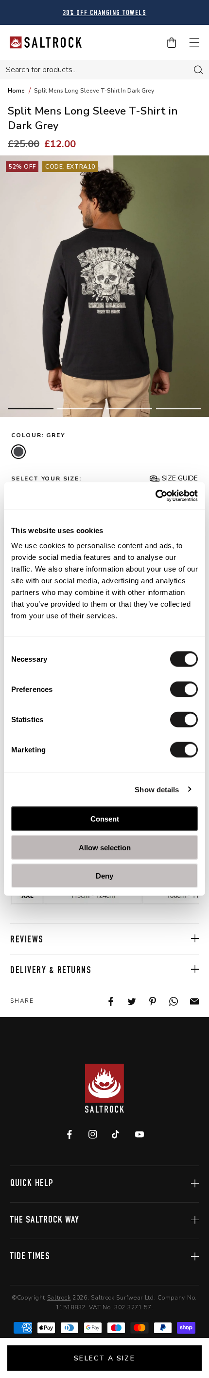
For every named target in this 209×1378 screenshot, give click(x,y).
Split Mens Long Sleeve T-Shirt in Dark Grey (94, 91)
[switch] (184, 689)
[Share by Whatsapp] (167, 1001)
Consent (104, 819)
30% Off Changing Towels (105, 13)
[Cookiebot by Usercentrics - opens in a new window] (155, 496)
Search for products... (41, 69)
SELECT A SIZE (104, 1358)
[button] (30, 408)
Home (16, 91)
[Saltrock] (46, 42)
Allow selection (105, 847)
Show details (157, 789)
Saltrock (59, 1297)
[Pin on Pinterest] (146, 1001)
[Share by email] (188, 1001)
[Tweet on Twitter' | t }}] (125, 1001)
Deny (104, 876)
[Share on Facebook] (104, 1001)
